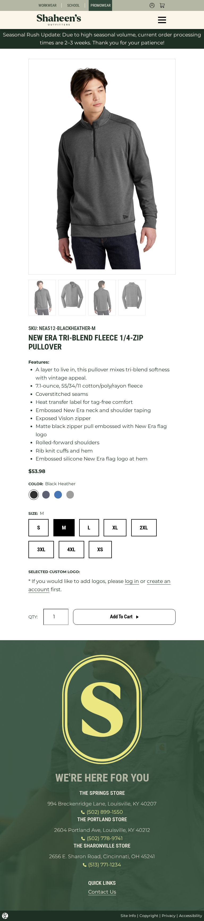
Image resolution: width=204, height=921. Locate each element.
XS (100, 549)
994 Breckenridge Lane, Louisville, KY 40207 (102, 804)
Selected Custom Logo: (54, 572)
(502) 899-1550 (105, 812)
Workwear (47, 5)
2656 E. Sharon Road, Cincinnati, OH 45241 (102, 856)
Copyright (148, 916)
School (73, 5)
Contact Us (102, 892)
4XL (71, 549)
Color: (35, 484)
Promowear (100, 5)
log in (132, 581)
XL (115, 527)
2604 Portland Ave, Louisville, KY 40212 (102, 830)
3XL (41, 549)
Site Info (128, 916)
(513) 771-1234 (104, 865)
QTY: (32, 616)
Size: (33, 513)
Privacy (169, 916)
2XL (144, 527)
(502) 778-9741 (105, 838)
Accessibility (190, 916)
